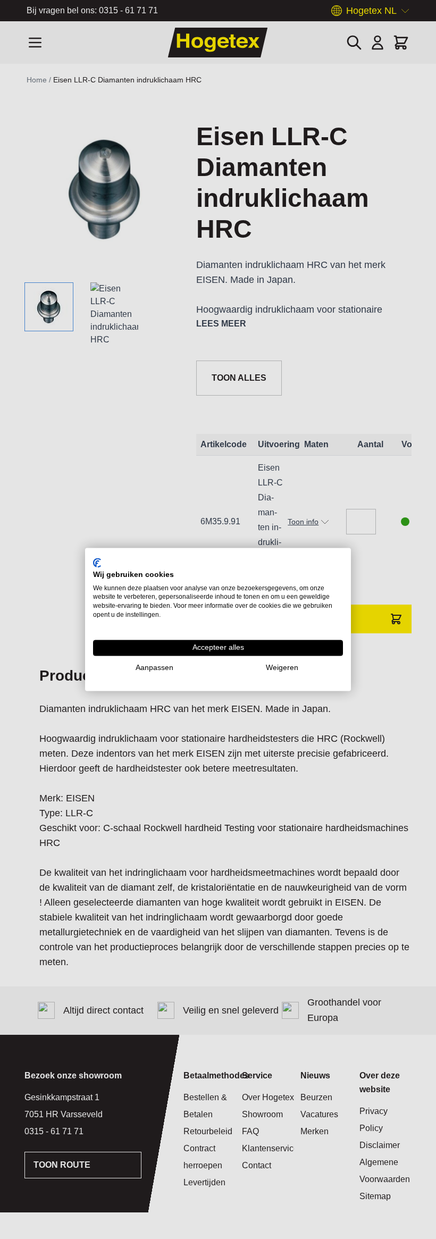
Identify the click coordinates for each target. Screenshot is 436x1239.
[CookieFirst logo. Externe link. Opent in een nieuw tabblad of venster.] (97, 562)
